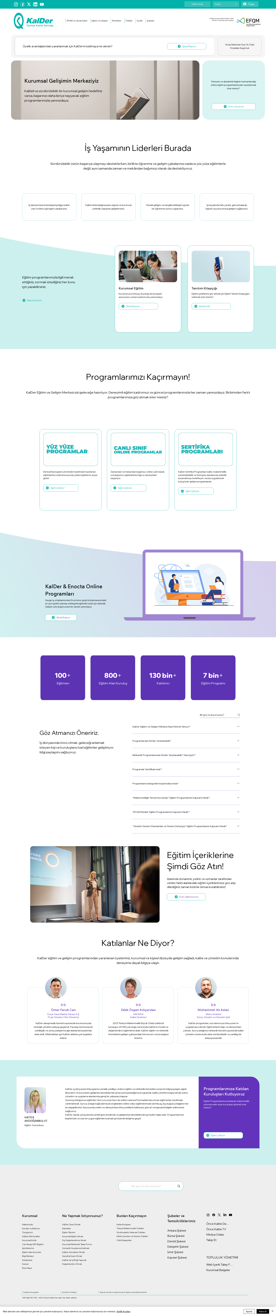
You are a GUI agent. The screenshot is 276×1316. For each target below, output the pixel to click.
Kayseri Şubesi (177, 1257)
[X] (219, 1215)
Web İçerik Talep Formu (219, 1264)
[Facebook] (213, 1215)
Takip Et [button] (211, 1240)
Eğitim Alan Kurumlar (31, 1252)
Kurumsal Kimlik (29, 1240)
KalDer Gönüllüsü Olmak (73, 1252)
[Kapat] (272, 1311)
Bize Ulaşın (27, 1268)
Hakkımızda (27, 1224)
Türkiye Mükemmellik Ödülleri (130, 1228)
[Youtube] (230, 1215)
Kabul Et (263, 1311)
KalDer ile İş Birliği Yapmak (74, 1260)
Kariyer (25, 1264)
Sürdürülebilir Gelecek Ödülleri (131, 1232)
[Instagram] (16, 4)
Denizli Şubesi (176, 1241)
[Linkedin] (35, 4)
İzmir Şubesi (175, 1252)
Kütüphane (27, 1260)
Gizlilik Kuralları (123, 1311)
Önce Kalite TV (216, 1229)
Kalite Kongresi (124, 1224)
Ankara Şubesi (176, 1230)
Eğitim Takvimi (68, 1232)
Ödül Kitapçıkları (124, 1240)
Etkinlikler (66, 1228)
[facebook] (22, 4)
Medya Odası (215, 1234)
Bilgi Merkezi (28, 1256)
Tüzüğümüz (27, 1232)
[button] (77, 21)
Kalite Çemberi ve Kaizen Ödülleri (132, 1236)
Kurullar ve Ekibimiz (31, 1228)
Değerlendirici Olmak (72, 1264)
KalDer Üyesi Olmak (71, 1224)
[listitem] (49, 207)
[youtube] (42, 4)
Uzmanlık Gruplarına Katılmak (75, 1248)
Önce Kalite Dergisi (217, 1223)
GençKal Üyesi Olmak (72, 1256)
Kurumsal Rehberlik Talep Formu (77, 1244)
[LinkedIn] (225, 1215)
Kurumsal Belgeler (218, 1270)
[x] (29, 4)
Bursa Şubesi (175, 1236)
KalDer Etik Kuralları (31, 1236)
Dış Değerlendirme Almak (74, 1240)
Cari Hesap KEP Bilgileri (33, 1244)
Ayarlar (249, 1311)
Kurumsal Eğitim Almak (72, 1236)
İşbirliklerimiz (28, 1248)
